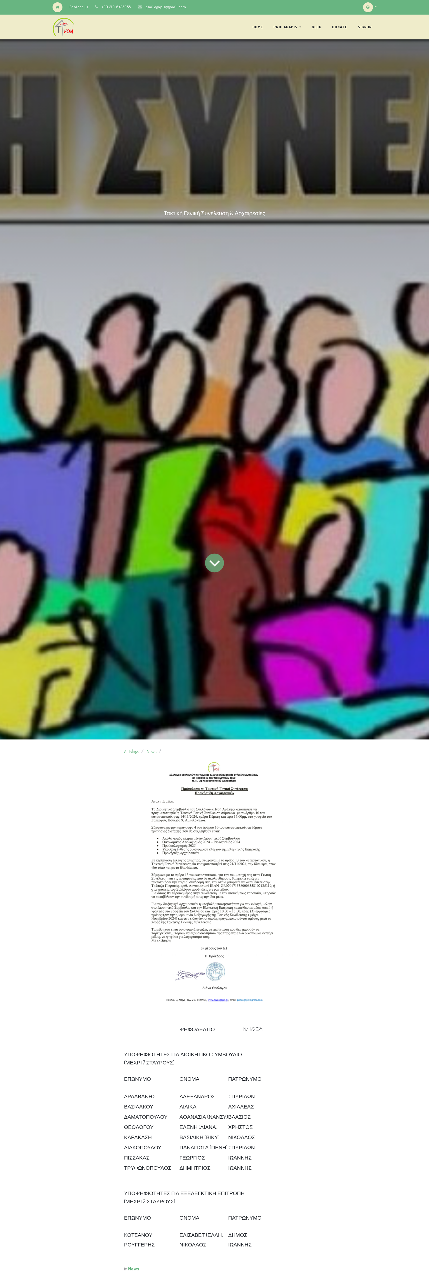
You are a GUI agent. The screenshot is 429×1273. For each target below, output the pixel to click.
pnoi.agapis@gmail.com (166, 6)
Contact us (78, 6)
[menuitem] (258, 27)
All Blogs (131, 751)
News (151, 751)
